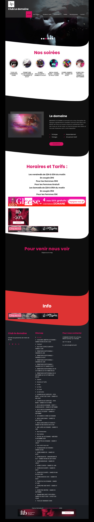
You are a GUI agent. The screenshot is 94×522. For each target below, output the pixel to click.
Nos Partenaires (74, 14)
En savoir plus (56, 144)
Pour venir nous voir (43, 445)
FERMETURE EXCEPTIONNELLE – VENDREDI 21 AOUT (44, 356)
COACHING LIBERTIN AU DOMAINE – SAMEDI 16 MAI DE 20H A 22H (46, 341)
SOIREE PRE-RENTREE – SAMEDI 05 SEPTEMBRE (45, 491)
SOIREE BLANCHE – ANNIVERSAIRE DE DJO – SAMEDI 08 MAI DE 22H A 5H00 (46, 457)
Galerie (65, 14)
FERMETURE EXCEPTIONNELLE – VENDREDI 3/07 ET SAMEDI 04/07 (44, 365)
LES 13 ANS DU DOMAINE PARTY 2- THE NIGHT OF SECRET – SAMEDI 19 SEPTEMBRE (45, 411)
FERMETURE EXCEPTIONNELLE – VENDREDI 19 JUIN (44, 352)
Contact (82, 14)
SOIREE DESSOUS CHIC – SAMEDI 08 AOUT (46, 478)
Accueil (29, 14)
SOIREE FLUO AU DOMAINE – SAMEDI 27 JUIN (46, 482)
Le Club (39, 387)
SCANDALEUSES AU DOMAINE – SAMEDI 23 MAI (44, 449)
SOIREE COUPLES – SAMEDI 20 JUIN (46, 465)
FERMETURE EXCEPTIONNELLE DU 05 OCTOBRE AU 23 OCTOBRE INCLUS (45, 370)
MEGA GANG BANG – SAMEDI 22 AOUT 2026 (45, 419)
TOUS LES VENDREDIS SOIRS (44, 501)
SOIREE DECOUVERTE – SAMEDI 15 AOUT (45, 469)
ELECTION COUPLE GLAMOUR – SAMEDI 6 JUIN (44, 347)
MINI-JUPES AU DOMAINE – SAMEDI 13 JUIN (46, 428)
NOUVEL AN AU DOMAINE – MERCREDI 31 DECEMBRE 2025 (46, 437)
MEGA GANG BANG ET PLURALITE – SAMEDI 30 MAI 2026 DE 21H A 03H (45, 424)
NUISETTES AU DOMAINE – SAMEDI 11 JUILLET (46, 442)
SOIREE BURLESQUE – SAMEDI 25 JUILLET (44, 462)
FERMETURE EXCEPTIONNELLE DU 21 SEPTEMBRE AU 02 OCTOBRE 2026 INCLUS (45, 375)
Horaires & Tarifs (47, 14)
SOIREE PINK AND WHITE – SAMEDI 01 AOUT (46, 486)
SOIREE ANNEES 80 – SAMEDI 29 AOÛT (44, 453)
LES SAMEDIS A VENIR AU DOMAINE (46, 416)
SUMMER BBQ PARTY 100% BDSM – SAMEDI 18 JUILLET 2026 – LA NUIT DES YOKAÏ (45, 496)
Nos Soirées (36, 14)
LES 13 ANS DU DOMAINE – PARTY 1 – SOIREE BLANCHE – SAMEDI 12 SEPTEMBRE (46, 406)
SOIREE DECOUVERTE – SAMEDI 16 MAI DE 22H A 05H (46, 473)
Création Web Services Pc (51, 508)
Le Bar (38, 384)
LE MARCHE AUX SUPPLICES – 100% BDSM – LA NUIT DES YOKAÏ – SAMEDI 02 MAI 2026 (46, 396)
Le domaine (57, 14)
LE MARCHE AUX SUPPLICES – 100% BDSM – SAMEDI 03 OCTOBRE (45, 402)
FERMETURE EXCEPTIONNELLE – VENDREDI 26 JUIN (44, 361)
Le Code (39, 389)
